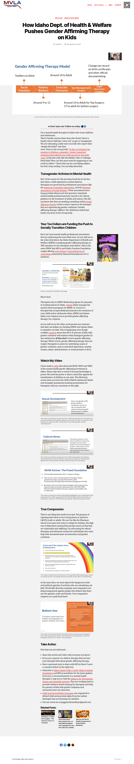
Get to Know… (99, 5)
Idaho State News (71, 18)
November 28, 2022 (74, 44)
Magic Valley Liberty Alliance (25, 759)
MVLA (60, 44)
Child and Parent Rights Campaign (58, 693)
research (52, 333)
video (56, 366)
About (89, 5)
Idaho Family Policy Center (66, 670)
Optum (69, 305)
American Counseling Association (59, 187)
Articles (58, 18)
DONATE (118, 5)
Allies (111, 5)
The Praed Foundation (69, 495)
